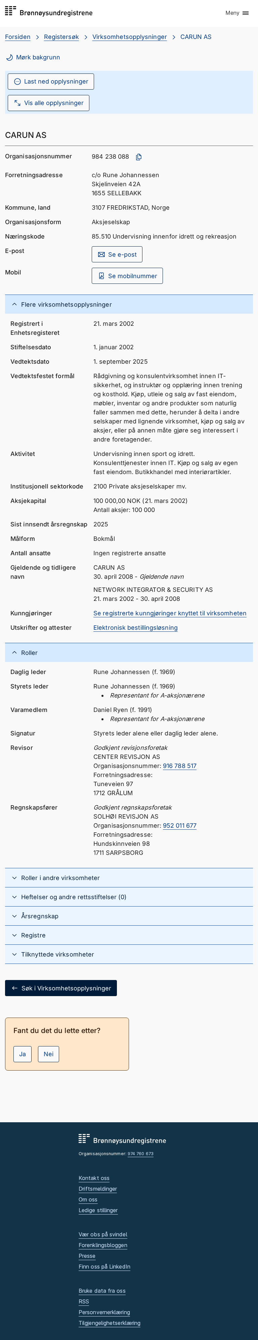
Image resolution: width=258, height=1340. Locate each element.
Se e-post (122, 254)
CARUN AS (196, 36)
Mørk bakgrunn (38, 57)
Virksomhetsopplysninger (129, 36)
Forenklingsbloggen (103, 1245)
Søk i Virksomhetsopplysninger (66, 988)
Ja (22, 1054)
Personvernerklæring (104, 1312)
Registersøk (61, 36)
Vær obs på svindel (103, 1234)
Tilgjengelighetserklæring (109, 1323)
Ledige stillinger (98, 1210)
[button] (237, 13)
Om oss (88, 1199)
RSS (84, 1301)
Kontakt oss (94, 1178)
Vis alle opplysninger (54, 102)
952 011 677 (180, 825)
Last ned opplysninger (56, 81)
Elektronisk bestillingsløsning (135, 627)
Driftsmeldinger (98, 1188)
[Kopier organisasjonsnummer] (139, 157)
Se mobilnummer (132, 275)
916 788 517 (180, 765)
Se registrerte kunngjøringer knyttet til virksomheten (170, 613)
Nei (48, 1054)
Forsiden (18, 36)
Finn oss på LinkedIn (104, 1266)
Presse (87, 1255)
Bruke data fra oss (102, 1290)
